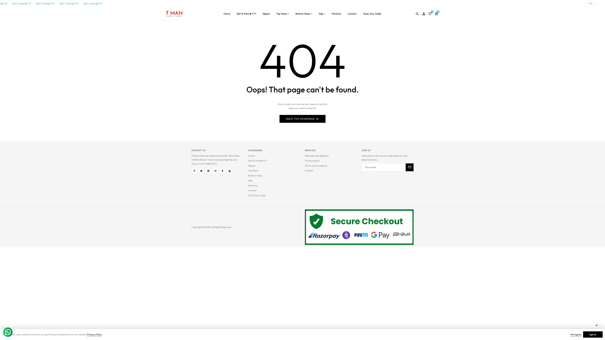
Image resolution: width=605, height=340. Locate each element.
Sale (321, 13)
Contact (352, 13)
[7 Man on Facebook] (194, 171)
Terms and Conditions (316, 165)
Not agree (575, 334)
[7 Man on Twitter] (201, 171)
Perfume (336, 13)
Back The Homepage (300, 118)
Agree (592, 334)
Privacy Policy (94, 334)
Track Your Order (372, 13)
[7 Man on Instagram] (215, 171)
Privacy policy (312, 160)
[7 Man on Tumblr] (222, 171)
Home (227, 13)
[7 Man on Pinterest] (208, 171)
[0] (430, 14)
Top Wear (281, 13)
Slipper (266, 13)
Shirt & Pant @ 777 (246, 13)
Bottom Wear (302, 13)
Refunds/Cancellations (317, 155)
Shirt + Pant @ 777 (19, 3)
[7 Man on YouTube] (229, 171)
